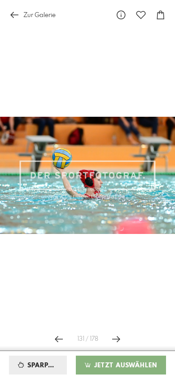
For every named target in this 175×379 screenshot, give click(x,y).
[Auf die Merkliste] (141, 15)
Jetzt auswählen (124, 365)
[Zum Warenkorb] (160, 15)
